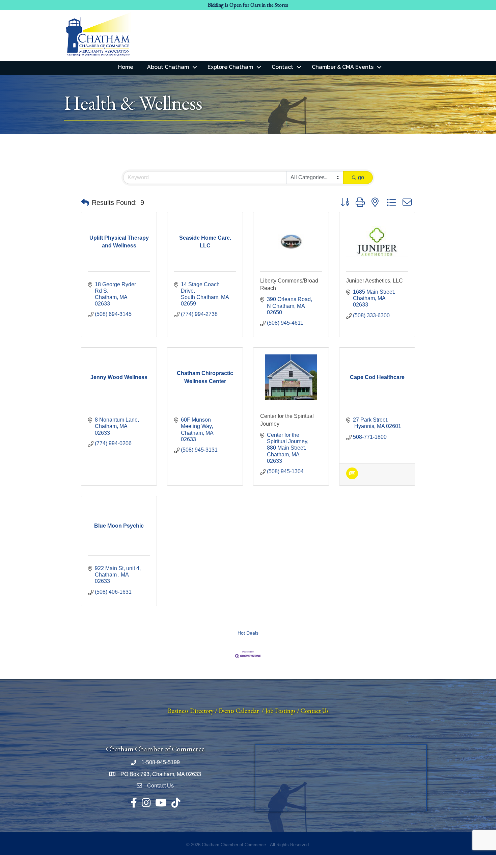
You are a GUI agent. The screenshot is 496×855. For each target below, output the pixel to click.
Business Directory (191, 711)
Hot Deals (248, 633)
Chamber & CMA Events (343, 67)
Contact (282, 67)
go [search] (361, 177)
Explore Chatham (230, 67)
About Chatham (168, 67)
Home (125, 67)
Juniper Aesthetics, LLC (374, 281)
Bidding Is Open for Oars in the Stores (248, 4)
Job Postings (280, 711)
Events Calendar (239, 711)
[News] (352, 477)
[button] (85, 202)
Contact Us (315, 711)
